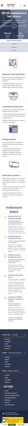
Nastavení (21, 424)
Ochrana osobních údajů (12, 395)
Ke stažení (8, 346)
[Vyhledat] (21, 6)
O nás (6, 390)
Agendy (7, 359)
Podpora (7, 348)
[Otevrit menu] (24, 6)
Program (7, 339)
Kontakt (7, 402)
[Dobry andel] (12, 420)
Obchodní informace (11, 393)
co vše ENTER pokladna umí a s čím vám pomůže (15, 319)
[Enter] (10, 5)
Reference (8, 400)
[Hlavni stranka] (2, 5)
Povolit (11, 424)
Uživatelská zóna (9, 404)
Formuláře (8, 341)
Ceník (6, 344)
